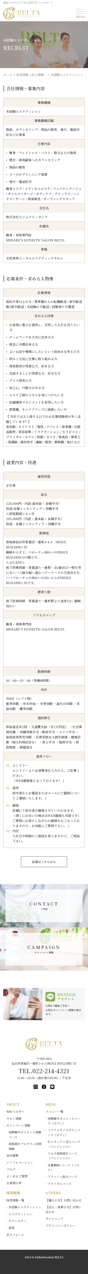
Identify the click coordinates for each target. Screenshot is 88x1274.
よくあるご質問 (16, 1176)
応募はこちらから (44, 862)
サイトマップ (54, 1219)
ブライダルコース (59, 1183)
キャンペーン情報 (18, 1125)
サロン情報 (13, 1118)
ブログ (10, 1169)
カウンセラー (17, 1221)
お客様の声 (13, 1183)
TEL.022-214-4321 (44, 1070)
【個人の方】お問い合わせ (63, 1200)
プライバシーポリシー (60, 1225)
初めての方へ (15, 1111)
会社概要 (12, 1155)
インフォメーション (19, 1162)
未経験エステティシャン (25, 1207)
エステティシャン (20, 1214)
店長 (12, 1227)
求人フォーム (15, 1235)
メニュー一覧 (54, 1111)
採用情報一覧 (15, 1200)
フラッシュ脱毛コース (62, 1176)
